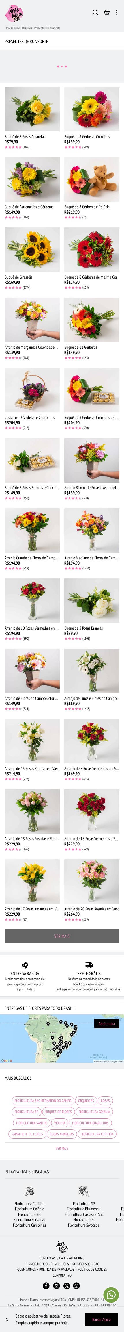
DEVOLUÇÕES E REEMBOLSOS (71, 1263)
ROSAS (105, 1100)
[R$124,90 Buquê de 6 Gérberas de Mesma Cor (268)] (91, 249)
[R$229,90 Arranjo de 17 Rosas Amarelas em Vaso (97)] (32, 881)
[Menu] (116, 13)
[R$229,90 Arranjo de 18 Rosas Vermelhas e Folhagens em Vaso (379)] (91, 811)
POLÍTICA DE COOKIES (92, 1269)
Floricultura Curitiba (29, 1203)
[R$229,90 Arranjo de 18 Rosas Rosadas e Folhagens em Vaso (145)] (32, 811)
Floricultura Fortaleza (29, 1219)
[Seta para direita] (119, 1209)
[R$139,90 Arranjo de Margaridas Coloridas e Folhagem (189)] (32, 320)
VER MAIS (62, 936)
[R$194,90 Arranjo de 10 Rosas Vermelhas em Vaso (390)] (32, 600)
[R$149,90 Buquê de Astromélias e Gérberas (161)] (32, 179)
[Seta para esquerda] (4, 1209)
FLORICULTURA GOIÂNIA (94, 1111)
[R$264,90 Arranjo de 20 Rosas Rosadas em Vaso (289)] (91, 881)
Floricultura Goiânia (29, 1209)
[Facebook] (46, 1288)
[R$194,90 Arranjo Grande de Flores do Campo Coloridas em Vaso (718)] (32, 530)
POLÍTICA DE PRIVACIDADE (56, 1269)
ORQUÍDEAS (86, 1100)
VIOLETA (59, 1122)
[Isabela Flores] (62, 1247)
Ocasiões (27, 28)
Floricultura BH (29, 1214)
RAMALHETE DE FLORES (27, 1133)
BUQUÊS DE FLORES (58, 1111)
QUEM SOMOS (26, 1269)
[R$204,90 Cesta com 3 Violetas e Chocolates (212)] (32, 390)
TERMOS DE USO (36, 1263)
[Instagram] (56, 1288)
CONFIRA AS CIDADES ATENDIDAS (62, 1258)
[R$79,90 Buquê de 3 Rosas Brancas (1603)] (91, 600)
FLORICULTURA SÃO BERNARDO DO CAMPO (43, 1100)
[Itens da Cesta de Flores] (106, 13)
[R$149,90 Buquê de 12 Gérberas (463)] (91, 320)
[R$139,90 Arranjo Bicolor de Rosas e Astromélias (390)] (91, 460)
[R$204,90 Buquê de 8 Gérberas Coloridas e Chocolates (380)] (91, 390)
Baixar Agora (101, 1319)
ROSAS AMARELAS (62, 1133)
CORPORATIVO (62, 1275)
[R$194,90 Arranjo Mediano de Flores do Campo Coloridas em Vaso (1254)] (91, 530)
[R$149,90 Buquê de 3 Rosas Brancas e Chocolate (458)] (32, 460)
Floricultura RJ (84, 1219)
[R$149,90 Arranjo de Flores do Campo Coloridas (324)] (32, 671)
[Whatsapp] (76, 1288)
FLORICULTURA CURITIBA (97, 1133)
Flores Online (12, 28)
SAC (96, 1263)
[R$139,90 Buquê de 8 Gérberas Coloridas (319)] (91, 109)
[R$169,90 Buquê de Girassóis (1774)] (32, 249)
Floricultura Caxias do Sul (84, 1214)
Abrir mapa (107, 1023)
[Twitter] (66, 1286)
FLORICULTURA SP (26, 1111)
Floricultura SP (84, 1203)
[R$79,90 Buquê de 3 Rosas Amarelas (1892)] (32, 109)
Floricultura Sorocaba (83, 1225)
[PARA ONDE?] (95, 13)
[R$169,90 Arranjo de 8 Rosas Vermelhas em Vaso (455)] (91, 741)
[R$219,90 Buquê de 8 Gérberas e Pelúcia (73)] (91, 179)
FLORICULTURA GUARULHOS (90, 1122)
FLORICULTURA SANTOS (31, 1122)
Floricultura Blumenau (84, 1209)
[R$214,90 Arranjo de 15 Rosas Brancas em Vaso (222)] (32, 741)
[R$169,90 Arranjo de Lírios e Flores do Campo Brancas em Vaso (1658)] (91, 671)
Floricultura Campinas (29, 1225)
